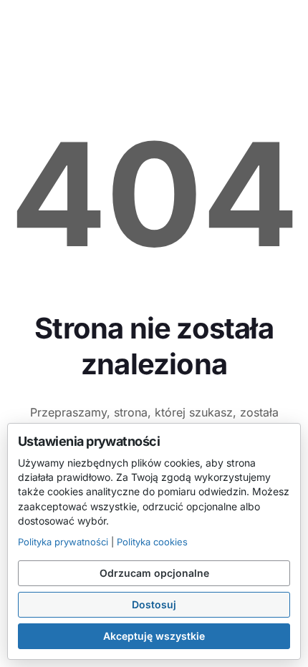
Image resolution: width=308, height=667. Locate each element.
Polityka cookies (152, 541)
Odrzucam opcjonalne (154, 573)
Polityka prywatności (63, 541)
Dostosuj (154, 604)
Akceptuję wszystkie (154, 636)
